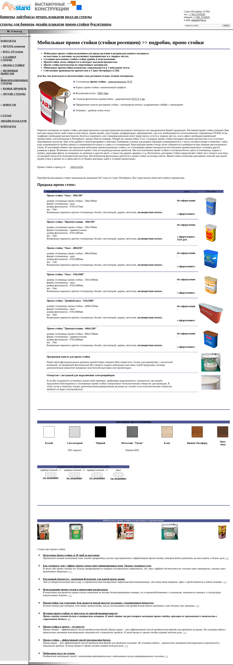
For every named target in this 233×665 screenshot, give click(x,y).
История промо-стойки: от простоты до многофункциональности (80, 613)
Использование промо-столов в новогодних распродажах (75, 589)
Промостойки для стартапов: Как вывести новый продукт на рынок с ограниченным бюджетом (98, 603)
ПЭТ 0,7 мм (138, 99)
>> (227, 558)
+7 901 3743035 (201, 17)
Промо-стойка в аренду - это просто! (63, 626)
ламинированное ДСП (120, 81)
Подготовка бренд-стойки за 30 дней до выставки (71, 555)
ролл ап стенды (78, 17)
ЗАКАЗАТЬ (76, 167)
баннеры (7, 17)
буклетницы (100, 24)
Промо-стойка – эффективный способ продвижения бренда (76, 640)
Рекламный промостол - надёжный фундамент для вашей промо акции (84, 579)
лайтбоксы (25, 17)
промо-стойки (77, 24)
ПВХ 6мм (103, 93)
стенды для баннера (17, 24)
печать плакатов (50, 17)
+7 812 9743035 (197, 14)
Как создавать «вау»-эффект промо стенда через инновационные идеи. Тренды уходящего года (97, 565)
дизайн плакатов (49, 24)
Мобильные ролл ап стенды (59, 653)
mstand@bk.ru (198, 20)
